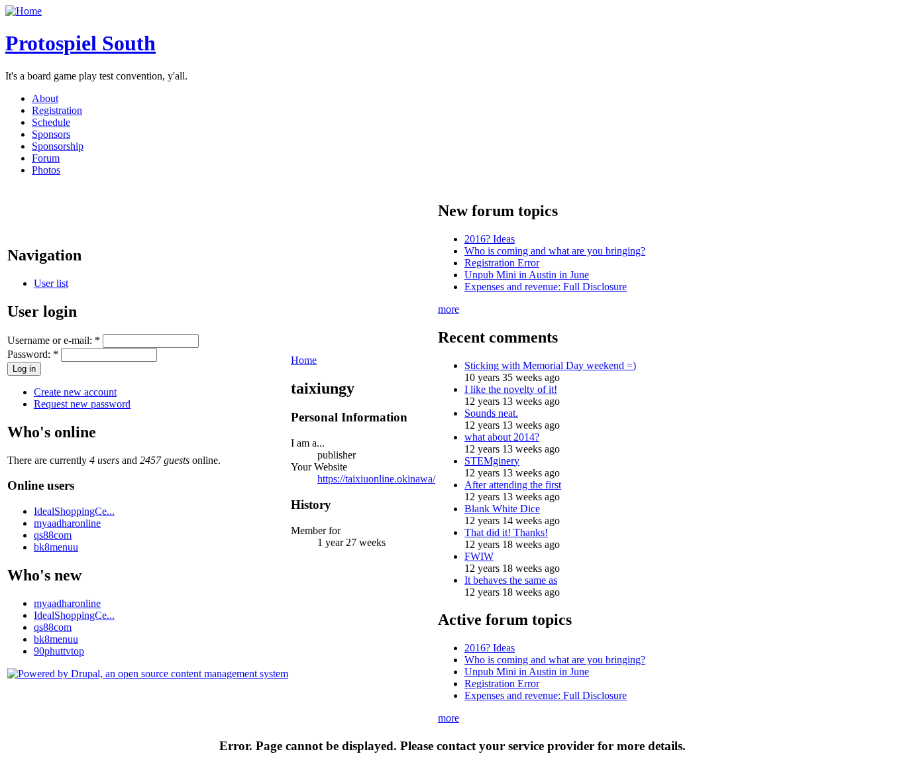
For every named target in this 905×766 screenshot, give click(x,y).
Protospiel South (80, 43)
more (448, 309)
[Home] (23, 11)
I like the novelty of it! (510, 389)
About (45, 98)
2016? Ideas (489, 239)
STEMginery (491, 460)
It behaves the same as (510, 580)
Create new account (75, 392)
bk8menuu (56, 547)
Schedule (51, 122)
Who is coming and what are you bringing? (554, 250)
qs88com (53, 535)
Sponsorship (57, 146)
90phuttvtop (59, 651)
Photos (46, 170)
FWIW (479, 556)
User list (51, 283)
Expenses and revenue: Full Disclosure (545, 286)
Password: (32, 354)
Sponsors (51, 134)
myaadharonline (67, 523)
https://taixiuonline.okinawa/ (376, 478)
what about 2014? (501, 437)
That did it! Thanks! (506, 532)
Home (304, 360)
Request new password (82, 404)
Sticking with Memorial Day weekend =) (550, 365)
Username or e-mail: (53, 340)
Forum (46, 158)
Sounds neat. (491, 413)
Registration (57, 110)
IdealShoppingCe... (74, 511)
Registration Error (501, 262)
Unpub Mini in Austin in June (526, 274)
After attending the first (512, 484)
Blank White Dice (502, 508)
